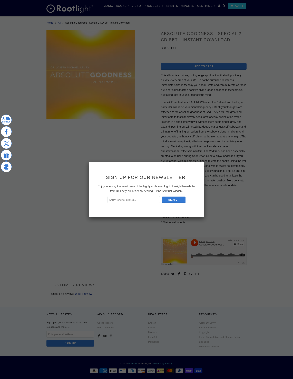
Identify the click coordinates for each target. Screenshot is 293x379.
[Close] (201, 165)
